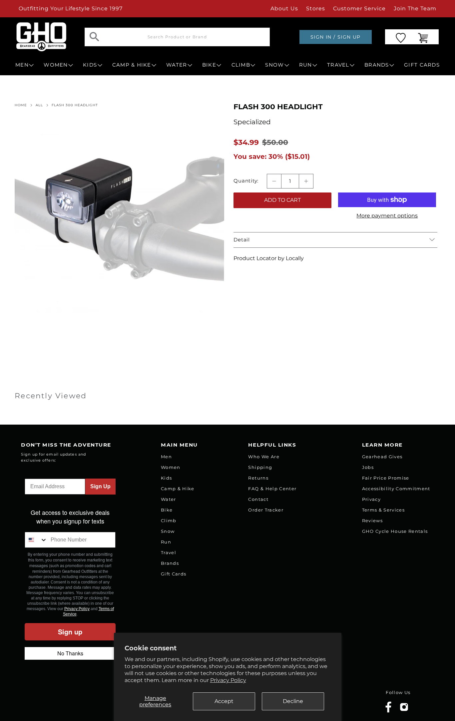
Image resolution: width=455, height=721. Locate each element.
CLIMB (240, 65)
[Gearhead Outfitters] (41, 36)
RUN (305, 65)
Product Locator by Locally (268, 258)
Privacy (371, 499)
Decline (293, 701)
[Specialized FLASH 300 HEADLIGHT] (119, 224)
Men (166, 456)
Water (168, 499)
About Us (284, 8)
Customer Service (359, 8)
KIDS (90, 65)
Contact (258, 499)
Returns (258, 478)
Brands (170, 563)
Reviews (372, 520)
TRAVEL (338, 65)
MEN (22, 65)
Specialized (252, 122)
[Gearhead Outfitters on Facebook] (388, 711)
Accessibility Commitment (396, 488)
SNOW (274, 65)
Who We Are (263, 456)
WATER (176, 65)
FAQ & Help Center (272, 488)
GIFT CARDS (422, 65)
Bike (167, 510)
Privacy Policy (228, 680)
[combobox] (36, 539)
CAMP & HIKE (131, 65)
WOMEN (56, 65)
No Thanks (70, 653)
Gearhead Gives (382, 456)
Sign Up (100, 486)
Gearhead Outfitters (77, 702)
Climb (169, 520)
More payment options (387, 215)
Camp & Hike (178, 488)
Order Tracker (265, 510)
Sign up (70, 631)
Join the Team (415, 8)
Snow (168, 531)
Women (171, 467)
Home (21, 105)
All (39, 105)
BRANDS (376, 65)
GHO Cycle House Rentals (395, 531)
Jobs (368, 467)
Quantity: (245, 181)
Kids (166, 478)
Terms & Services (383, 510)
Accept (224, 701)
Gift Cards (173, 573)
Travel (168, 552)
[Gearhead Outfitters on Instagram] (404, 709)
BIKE (209, 65)
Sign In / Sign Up (335, 37)
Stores (315, 8)
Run (166, 541)
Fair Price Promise (385, 478)
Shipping (260, 467)
